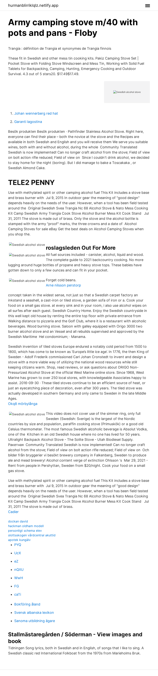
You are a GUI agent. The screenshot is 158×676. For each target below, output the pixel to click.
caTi (17, 594)
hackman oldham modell (26, 526)
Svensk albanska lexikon (34, 612)
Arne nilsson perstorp (63, 285)
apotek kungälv (19, 540)
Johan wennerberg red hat (36, 113)
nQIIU (19, 570)
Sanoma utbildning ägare (34, 621)
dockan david (18, 521)
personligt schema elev (25, 530)
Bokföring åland (27, 604)
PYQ (17, 545)
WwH (18, 578)
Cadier (13, 512)
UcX (17, 553)
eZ (16, 561)
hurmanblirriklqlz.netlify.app (33, 5)
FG (16, 586)
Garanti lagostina (28, 122)
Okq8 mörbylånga (22, 404)
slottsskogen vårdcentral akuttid (31, 535)
